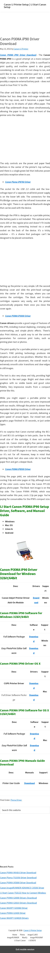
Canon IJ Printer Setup (32, 930)
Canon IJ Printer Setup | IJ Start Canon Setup (25, 6)
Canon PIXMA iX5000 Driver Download (18, 882)
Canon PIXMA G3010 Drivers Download (18, 902)
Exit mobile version (25, 949)
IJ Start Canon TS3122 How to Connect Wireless (23, 892)
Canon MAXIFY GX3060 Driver (14, 908)
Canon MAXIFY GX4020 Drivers (14, 918)
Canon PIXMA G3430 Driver (13, 913)
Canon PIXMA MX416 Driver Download (18, 872)
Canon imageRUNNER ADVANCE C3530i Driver (22, 887)
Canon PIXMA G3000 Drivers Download (18, 897)
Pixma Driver (16, 800)
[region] (25, 140)
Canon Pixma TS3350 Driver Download (18, 877)
